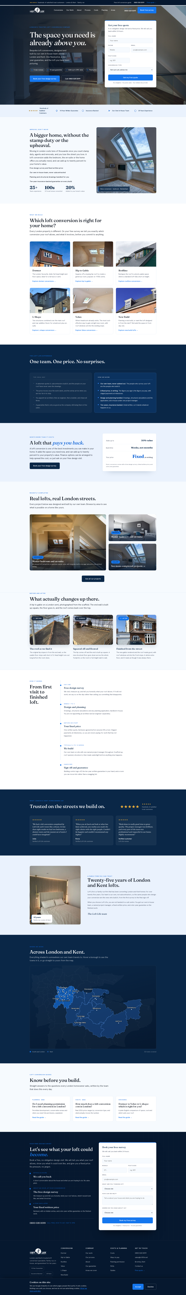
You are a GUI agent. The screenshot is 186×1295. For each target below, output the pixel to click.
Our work (89, 1253)
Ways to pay (114, 1257)
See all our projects (93, 579)
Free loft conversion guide (122, 2)
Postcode (112, 56)
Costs (96, 10)
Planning (105, 10)
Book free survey (147, 10)
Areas (113, 10)
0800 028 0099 (140, 1253)
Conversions (58, 10)
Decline (151, 1287)
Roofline (64, 1262)
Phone (110, 45)
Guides (112, 1270)
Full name (112, 36)
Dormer (63, 1253)
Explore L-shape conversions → (44, 330)
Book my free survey (127, 1220)
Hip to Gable (65, 1257)
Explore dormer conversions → (44, 281)
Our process (90, 1257)
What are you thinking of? (113, 1184)
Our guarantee (91, 1266)
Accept (138, 1287)
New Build (64, 1275)
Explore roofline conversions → (130, 281)
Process (88, 10)
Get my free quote (130, 77)
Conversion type (115, 65)
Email (133, 45)
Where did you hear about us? (114, 1208)
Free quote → (151, 2)
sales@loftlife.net (141, 1257)
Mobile (105, 1165)
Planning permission (117, 1262)
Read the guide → (39, 1117)
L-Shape (64, 1270)
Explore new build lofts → (128, 330)
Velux (63, 1266)
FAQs (112, 1266)
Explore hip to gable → (84, 281)
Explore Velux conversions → (86, 330)
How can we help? (109, 1193)
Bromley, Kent (140, 1262)
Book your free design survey (44, 79)
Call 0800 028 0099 (72, 79)
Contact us (139, 1266)
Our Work (70, 10)
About (79, 10)
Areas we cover (91, 1270)
